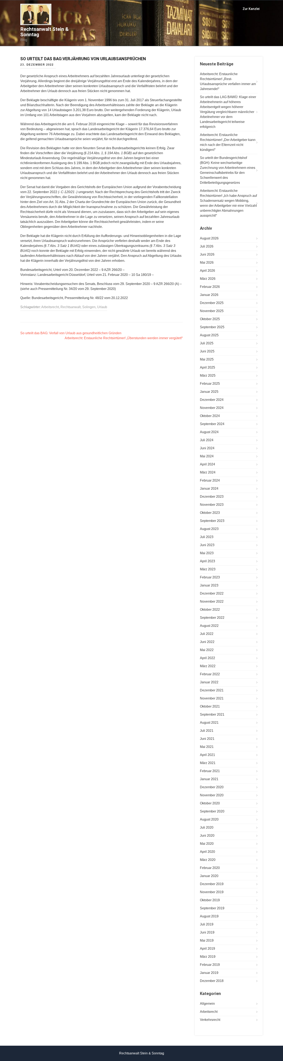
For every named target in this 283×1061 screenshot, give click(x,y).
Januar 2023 (209, 585)
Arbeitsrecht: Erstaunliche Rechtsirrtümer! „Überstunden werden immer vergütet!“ (124, 338)
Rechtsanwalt (70, 307)
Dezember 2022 (212, 593)
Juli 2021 (206, 730)
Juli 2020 (206, 827)
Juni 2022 (207, 642)
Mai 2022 (207, 650)
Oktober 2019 (210, 900)
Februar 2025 (210, 383)
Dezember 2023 (212, 496)
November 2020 (212, 795)
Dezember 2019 (212, 884)
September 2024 (212, 424)
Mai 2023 (207, 553)
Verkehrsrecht (210, 1019)
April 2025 (207, 367)
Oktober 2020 (210, 803)
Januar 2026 (209, 295)
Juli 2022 (206, 634)
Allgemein (207, 1003)
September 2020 (212, 811)
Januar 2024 (209, 488)
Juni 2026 (207, 254)
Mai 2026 (207, 262)
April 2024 (207, 464)
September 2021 (212, 714)
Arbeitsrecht (50, 307)
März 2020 (207, 860)
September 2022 (212, 617)
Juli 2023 (206, 537)
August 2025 (209, 335)
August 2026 (209, 238)
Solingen (89, 307)
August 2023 (209, 529)
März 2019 (207, 956)
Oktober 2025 (210, 319)
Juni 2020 (207, 835)
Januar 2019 (209, 972)
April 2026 (207, 270)
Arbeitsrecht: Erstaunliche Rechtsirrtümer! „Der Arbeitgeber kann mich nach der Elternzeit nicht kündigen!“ (227, 142)
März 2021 (207, 763)
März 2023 (207, 569)
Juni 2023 (207, 545)
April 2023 (207, 561)
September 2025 (212, 327)
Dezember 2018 (212, 981)
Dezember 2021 (212, 690)
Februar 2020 (210, 868)
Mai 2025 (207, 359)
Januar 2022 (209, 682)
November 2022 (212, 601)
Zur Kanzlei (251, 9)
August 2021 (209, 722)
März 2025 (207, 375)
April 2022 (207, 658)
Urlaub (102, 307)
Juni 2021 (207, 738)
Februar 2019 (210, 964)
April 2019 (207, 948)
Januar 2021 (209, 779)
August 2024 (209, 432)
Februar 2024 (210, 480)
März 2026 (207, 278)
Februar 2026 (210, 286)
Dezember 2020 (212, 787)
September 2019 (212, 908)
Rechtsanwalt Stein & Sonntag (44, 31)
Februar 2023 (210, 577)
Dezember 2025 (212, 303)
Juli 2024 (206, 440)
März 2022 (207, 666)
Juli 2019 (206, 924)
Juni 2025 (207, 351)
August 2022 (209, 625)
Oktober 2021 (210, 706)
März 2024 (207, 472)
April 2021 (207, 755)
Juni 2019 (207, 932)
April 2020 (207, 851)
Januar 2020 (209, 876)
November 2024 (212, 408)
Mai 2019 (207, 940)
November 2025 (212, 311)
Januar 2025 (209, 391)
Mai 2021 (207, 747)
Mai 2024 (207, 456)
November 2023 (212, 504)
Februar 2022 (210, 674)
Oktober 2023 (210, 512)
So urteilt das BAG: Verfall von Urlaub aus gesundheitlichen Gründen (70, 333)
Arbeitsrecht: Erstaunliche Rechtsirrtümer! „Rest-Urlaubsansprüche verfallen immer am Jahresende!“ (228, 81)
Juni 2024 (207, 448)
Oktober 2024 (210, 416)
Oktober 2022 (210, 609)
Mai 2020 (207, 843)
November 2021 (212, 698)
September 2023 (212, 521)
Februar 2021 (210, 771)
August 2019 (209, 916)
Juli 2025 (206, 343)
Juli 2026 (206, 246)
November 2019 (212, 892)
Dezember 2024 (212, 399)
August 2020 (209, 819)
